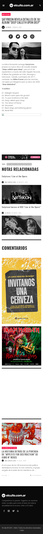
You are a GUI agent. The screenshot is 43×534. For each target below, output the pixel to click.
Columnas (5, 448)
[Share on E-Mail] (25, 36)
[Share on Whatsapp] (32, 36)
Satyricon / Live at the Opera (14, 176)
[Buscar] (4, 5)
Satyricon (27, 164)
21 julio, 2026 (21, 461)
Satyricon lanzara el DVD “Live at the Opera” (21, 207)
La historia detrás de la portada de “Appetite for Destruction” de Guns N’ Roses (20, 454)
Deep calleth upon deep (15, 164)
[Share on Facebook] (11, 36)
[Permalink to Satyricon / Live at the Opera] (21, 194)
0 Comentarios (36, 475)
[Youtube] (18, 511)
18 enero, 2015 (16, 213)
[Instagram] (8, 511)
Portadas (13, 448)
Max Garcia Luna (10, 182)
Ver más (4, 475)
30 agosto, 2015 (22, 182)
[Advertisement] (21, 393)
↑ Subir (21, 530)
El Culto (8, 213)
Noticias (6, 14)
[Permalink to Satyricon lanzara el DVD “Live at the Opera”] (21, 225)
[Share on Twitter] (18, 36)
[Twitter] (13, 511)
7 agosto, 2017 (17, 27)
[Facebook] (4, 511)
